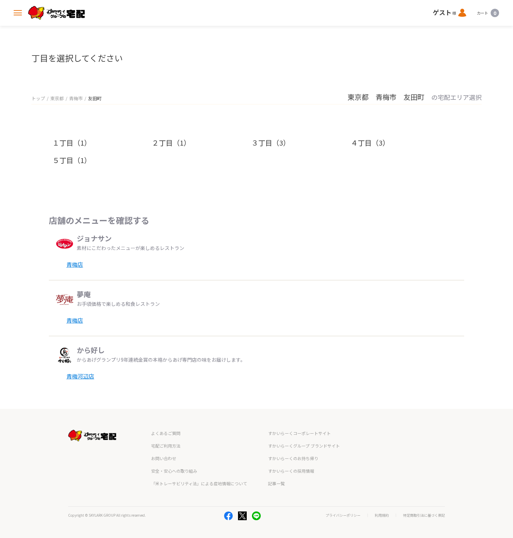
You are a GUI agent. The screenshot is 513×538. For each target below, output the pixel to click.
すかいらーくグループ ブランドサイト (304, 446)
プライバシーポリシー (343, 515)
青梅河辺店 (80, 376)
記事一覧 (276, 483)
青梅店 (74, 264)
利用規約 (382, 515)
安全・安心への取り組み (174, 471)
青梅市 (76, 98)
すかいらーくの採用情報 (291, 471)
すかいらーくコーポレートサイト (299, 433)
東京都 (57, 98)
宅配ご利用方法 (165, 446)
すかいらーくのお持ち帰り (293, 458)
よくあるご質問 (165, 433)
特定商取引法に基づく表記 (424, 515)
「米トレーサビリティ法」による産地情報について (199, 483)
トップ (38, 98)
